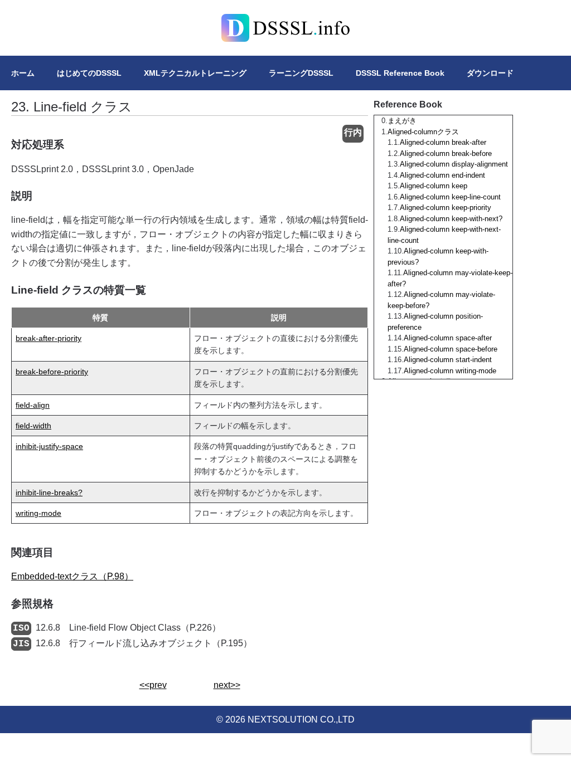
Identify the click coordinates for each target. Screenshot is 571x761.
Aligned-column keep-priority (445, 207)
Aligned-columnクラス (423, 132)
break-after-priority (48, 338)
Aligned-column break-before (446, 153)
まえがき (402, 120)
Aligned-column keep (433, 186)
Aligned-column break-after (443, 142)
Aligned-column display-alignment (454, 164)
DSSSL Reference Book (400, 73)
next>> (227, 685)
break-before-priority (52, 371)
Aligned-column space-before (450, 349)
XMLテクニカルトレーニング (195, 73)
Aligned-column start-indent (448, 359)
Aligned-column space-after (448, 338)
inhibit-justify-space (49, 446)
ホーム (23, 73)
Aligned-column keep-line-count (450, 197)
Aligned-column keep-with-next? (451, 218)
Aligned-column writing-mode (450, 371)
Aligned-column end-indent (442, 175)
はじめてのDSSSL (89, 73)
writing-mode (38, 513)
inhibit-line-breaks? (49, 492)
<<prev (153, 685)
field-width (33, 425)
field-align (33, 405)
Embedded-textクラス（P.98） (72, 576)
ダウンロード (490, 73)
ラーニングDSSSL (301, 73)
